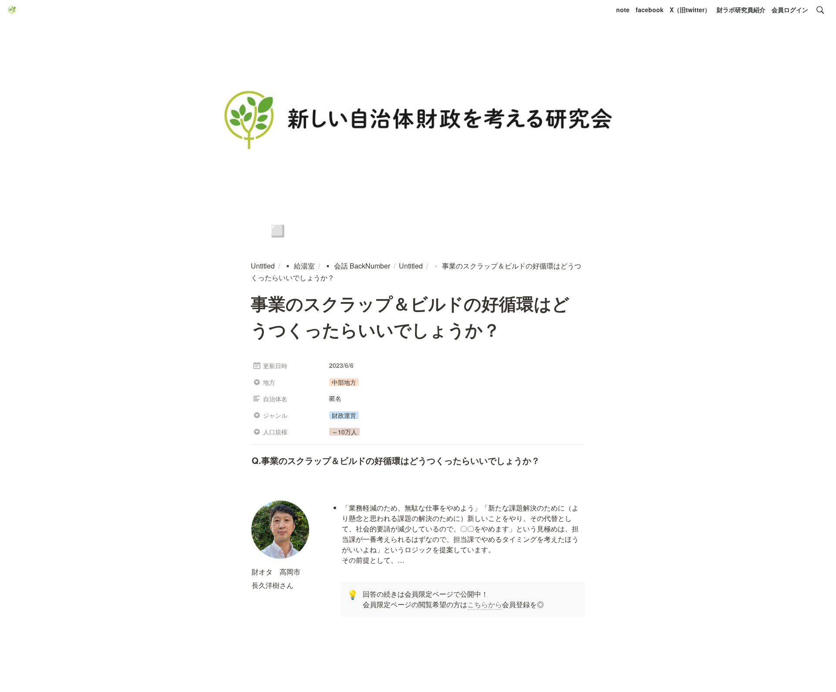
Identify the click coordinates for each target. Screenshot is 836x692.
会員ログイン (790, 9)
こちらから (484, 604)
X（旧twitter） (690, 9)
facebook (650, 9)
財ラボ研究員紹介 (741, 9)
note (623, 9)
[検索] (820, 10)
